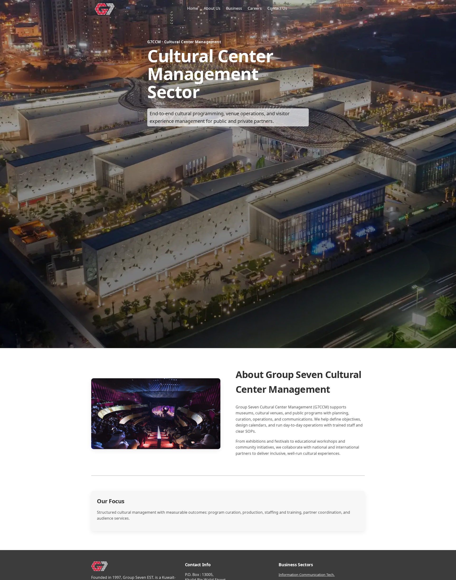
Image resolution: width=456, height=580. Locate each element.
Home (192, 8)
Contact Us (277, 8)
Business (234, 8)
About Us (212, 8)
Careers (255, 8)
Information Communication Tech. (307, 574)
